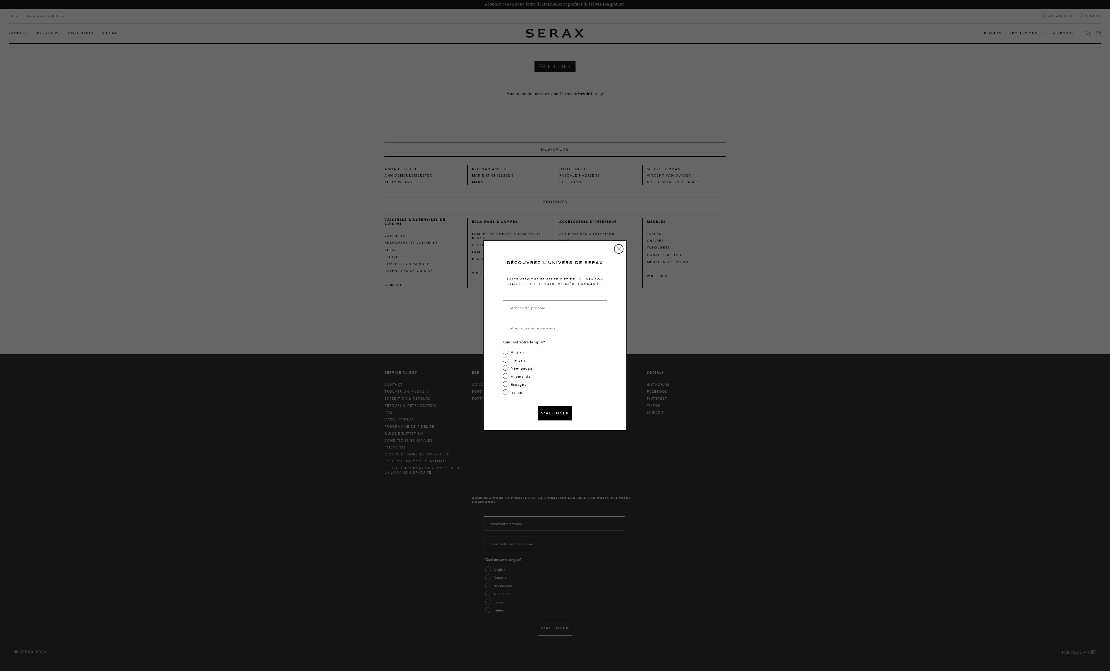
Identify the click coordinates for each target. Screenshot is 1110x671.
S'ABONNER (555, 413)
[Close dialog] (618, 248)
